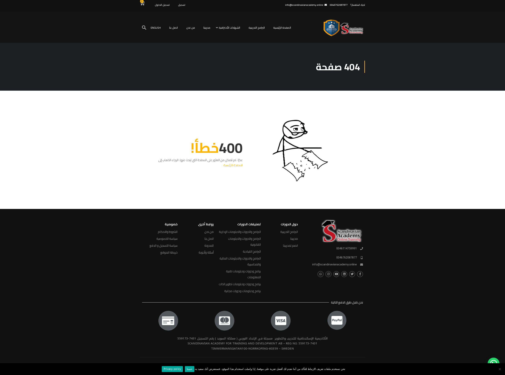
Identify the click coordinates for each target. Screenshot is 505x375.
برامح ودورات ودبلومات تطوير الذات (240, 284)
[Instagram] (328, 274)
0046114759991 (346, 248)
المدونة (209, 245)
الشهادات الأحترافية (229, 27)
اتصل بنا (173, 27)
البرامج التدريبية (257, 27)
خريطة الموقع (169, 252)
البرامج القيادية (252, 251)
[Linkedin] (344, 274)
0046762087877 (346, 257)
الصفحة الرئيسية (282, 27)
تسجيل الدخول (162, 5)
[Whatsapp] (321, 274)
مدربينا (206, 27)
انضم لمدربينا (290, 245)
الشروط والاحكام (168, 232)
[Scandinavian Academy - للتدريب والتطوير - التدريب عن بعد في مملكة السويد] (343, 27)
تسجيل (181, 5)
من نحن (190, 27)
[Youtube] (336, 274)
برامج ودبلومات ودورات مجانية (242, 291)
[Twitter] (352, 274)
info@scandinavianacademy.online (304, 5)
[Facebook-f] (360, 274)
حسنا (189, 368)
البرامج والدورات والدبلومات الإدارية (240, 232)
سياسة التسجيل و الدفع (164, 245)
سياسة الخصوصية (167, 239)
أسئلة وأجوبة (206, 252)
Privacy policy (172, 368)
